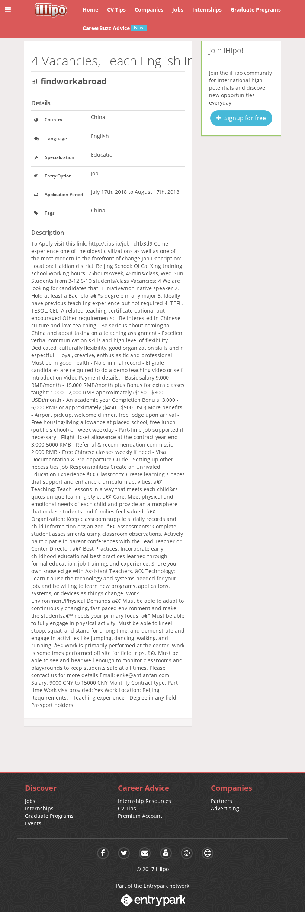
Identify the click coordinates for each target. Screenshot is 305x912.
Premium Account (140, 815)
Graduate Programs (49, 815)
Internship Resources (144, 800)
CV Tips (127, 808)
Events (33, 823)
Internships (39, 808)
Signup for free (243, 118)
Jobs (30, 800)
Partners (221, 800)
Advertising (225, 808)
